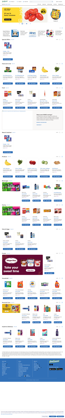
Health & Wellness (7, 326)
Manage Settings (45, 416)
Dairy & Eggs (5, 229)
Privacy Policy (43, 411)
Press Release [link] (36, 365)
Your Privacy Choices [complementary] (24, 375)
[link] (5, 1)
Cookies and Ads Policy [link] (22, 370)
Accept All (52, 416)
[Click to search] (52, 1)
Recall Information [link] (37, 367)
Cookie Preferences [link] (28, 375)
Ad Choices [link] (20, 363)
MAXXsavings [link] (4, 368)
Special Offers (6, 39)
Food (3, 88)
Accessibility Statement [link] (22, 371)
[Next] (62, 28)
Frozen (4, 253)
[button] (8, 51)
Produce (4, 156)
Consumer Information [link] (6, 367)
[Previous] (60, 28)
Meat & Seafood (6, 132)
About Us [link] (35, 363)
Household (5, 278)
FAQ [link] (2, 375)
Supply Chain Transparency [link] (23, 368)
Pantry (4, 205)
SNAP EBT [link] (3, 372)
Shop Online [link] (4, 363)
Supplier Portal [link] (36, 366)
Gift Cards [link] (4, 365)
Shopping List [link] (4, 373)
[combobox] (41, 2)
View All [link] (12, 39)
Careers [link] (35, 370)
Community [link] (36, 368)
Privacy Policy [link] (20, 372)
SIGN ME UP (39, 124)
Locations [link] (3, 371)
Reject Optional (60, 416)
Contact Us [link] (4, 370)
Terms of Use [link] (20, 373)
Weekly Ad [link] (4, 366)
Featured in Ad (6, 63)
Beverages (5, 181)
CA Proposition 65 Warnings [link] (23, 367)
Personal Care (6, 302)
